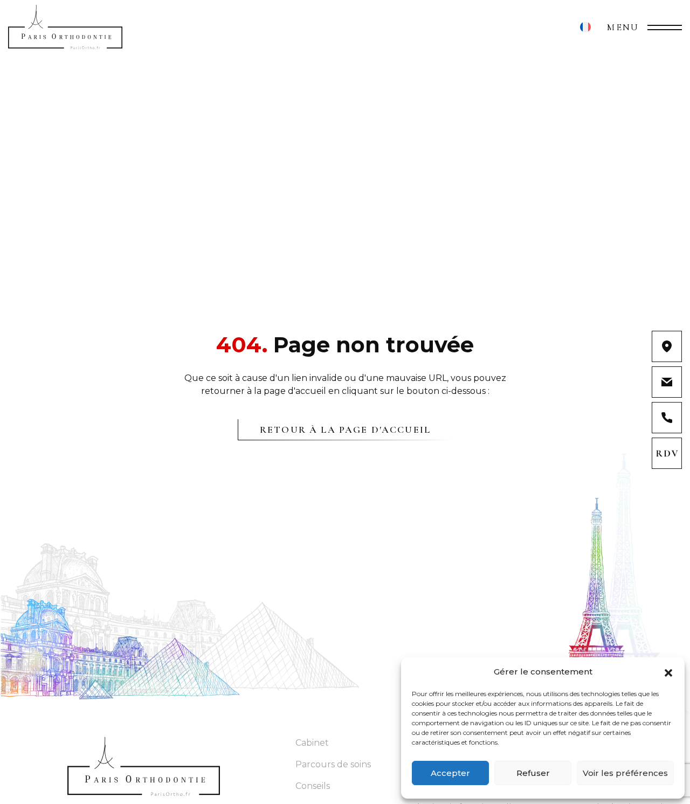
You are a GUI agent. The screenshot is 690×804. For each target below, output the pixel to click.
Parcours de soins (333, 764)
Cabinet (312, 743)
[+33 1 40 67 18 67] (666, 418)
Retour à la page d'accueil (345, 429)
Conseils (312, 786)
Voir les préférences (625, 773)
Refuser (533, 773)
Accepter (450, 773)
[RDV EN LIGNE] (666, 453)
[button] (668, 671)
